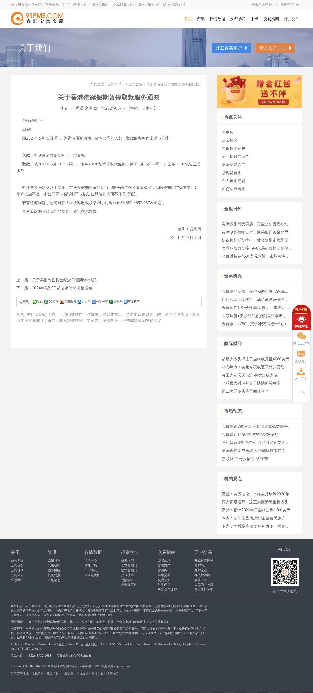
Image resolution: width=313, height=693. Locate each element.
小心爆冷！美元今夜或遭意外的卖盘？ (255, 367)
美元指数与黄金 (235, 156)
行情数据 (217, 18)
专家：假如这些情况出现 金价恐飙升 (253, 518)
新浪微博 (70, 302)
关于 (121, 84)
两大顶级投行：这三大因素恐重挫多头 (255, 502)
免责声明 (52, 673)
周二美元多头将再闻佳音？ (245, 391)
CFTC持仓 (91, 570)
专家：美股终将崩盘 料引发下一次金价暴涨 (259, 526)
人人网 (86, 302)
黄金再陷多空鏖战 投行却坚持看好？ (253, 450)
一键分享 (102, 302)
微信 (40, 302)
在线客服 (301, 317)
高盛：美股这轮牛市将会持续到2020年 (255, 493)
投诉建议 (82, 673)
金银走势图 (92, 575)
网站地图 (97, 673)
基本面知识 (129, 565)
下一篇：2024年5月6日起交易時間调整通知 (54, 288)
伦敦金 (139, 320)
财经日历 (90, 565)
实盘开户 (301, 361)
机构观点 (54, 575)
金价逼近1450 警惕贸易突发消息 (250, 434)
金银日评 (54, 560)
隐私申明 (38, 673)
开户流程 (200, 570)
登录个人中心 (261, 4)
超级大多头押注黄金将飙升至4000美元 (255, 359)
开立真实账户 (229, 47)
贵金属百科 (129, 585)
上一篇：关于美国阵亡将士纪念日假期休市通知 (57, 280)
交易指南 (271, 18)
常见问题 (164, 585)
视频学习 (127, 580)
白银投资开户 (233, 148)
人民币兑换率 (203, 585)
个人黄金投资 (233, 180)
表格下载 (200, 580)
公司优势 (17, 565)
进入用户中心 (273, 47)
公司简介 (17, 560)
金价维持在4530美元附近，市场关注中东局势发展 (265, 256)
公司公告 (136, 84)
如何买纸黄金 (233, 188)
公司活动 (17, 570)
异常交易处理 (167, 589)
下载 (254, 18)
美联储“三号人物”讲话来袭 (245, 458)
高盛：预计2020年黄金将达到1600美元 (256, 510)
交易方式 (164, 565)
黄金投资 (229, 140)
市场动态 (54, 580)
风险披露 (67, 673)
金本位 (228, 132)
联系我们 (17, 580)
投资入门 (127, 560)
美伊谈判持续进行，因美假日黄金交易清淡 (259, 232)
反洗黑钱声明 (203, 589)
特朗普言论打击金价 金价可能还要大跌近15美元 (263, 442)
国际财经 (54, 570)
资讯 (201, 18)
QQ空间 (53, 302)
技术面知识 (129, 570)
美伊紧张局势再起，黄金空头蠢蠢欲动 (255, 224)
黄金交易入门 (233, 164)
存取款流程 (202, 575)
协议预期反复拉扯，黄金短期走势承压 (255, 240)
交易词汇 (164, 580)
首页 (188, 18)
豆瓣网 (117, 302)
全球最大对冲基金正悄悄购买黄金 (251, 383)
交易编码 (164, 570)
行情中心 (90, 560)
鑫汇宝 (57, 314)
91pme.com (122, 666)
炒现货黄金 (231, 172)
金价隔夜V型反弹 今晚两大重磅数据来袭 (257, 426)
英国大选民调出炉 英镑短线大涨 (250, 375)
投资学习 (238, 18)
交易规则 (164, 560)
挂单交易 (164, 575)
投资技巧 (127, 575)
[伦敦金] (37, 17)
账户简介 (200, 565)
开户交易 (292, 18)
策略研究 (54, 565)
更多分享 (134, 302)
